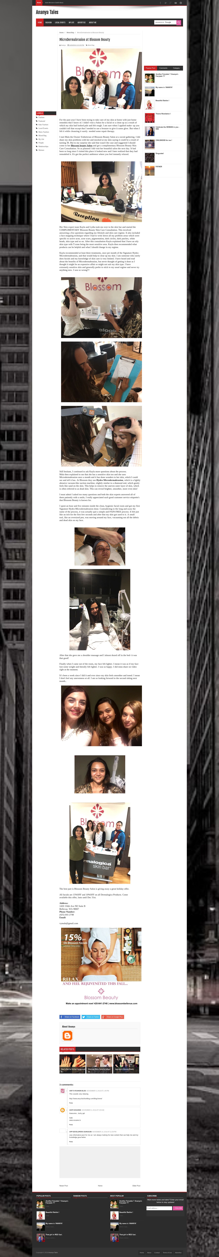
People (41, 143)
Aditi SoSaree (75, 1110)
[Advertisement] (137, 12)
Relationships (43, 146)
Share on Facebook (72, 1017)
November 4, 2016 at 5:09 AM (93, 1110)
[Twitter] (165, 3)
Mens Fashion (44, 132)
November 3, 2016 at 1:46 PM (98, 1091)
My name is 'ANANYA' (54, 1223)
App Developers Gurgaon (80, 1132)
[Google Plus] (170, 3)
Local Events (60, 22)
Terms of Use (167, 1253)
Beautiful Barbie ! (52, 1212)
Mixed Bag (42, 136)
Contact (157, 1253)
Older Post (136, 1186)
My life (41, 139)
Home (40, 22)
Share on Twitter (93, 1017)
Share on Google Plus (115, 1017)
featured (42, 121)
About (149, 1253)
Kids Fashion (43, 125)
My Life (71, 22)
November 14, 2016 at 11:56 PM (104, 1132)
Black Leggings (50, 3)
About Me (92, 22)
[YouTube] (175, 3)
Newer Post (63, 1186)
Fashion (48, 22)
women (41, 150)
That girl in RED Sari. (54, 1235)
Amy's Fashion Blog (77, 1091)
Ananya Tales (47, 12)
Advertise (82, 22)
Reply (71, 1103)
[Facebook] (160, 3)
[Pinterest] (180, 3)
